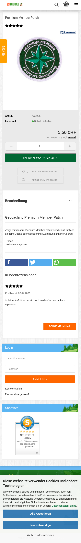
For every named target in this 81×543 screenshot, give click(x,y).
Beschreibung (16, 201)
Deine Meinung (59, 326)
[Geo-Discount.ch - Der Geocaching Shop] (13, 8)
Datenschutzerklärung (64, 505)
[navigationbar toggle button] (76, 5)
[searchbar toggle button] (56, 5)
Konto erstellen (13, 388)
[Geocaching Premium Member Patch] (40, 59)
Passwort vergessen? (17, 394)
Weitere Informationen (40, 535)
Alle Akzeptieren (40, 513)
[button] (11, 146)
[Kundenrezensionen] (14, 28)
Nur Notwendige (40, 525)
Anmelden (40, 379)
